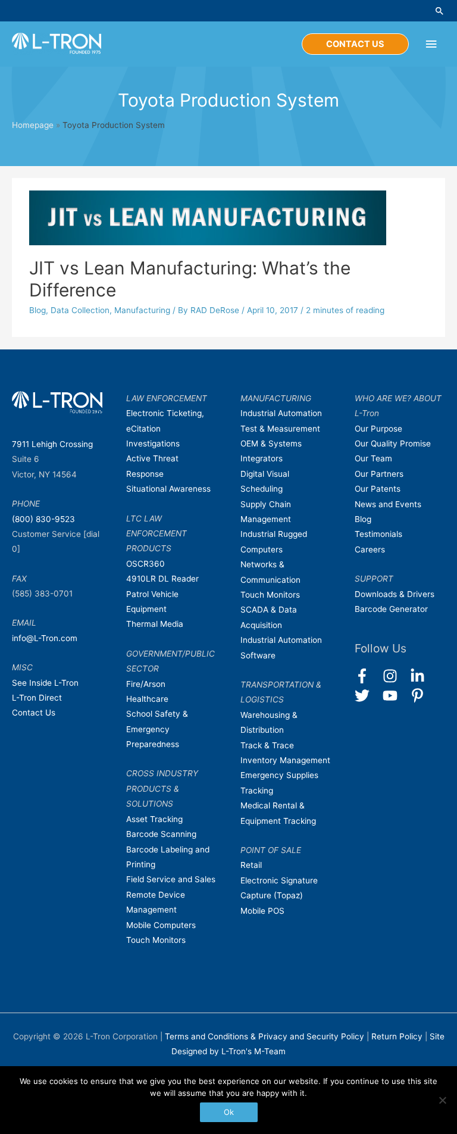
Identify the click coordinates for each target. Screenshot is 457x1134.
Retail (251, 865)
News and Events (388, 504)
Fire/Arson (145, 684)
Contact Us (33, 712)
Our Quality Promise (393, 443)
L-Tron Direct (37, 697)
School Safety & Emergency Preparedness (157, 729)
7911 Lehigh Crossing (52, 444)
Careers (370, 549)
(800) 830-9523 (43, 519)
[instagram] (395, 675)
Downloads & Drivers (394, 594)
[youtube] (395, 695)
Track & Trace (267, 745)
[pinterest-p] (420, 695)
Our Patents (377, 488)
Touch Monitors (156, 940)
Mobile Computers (161, 925)
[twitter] (367, 695)
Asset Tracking (154, 819)
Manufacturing (142, 310)
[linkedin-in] (423, 675)
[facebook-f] (367, 675)
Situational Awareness (168, 488)
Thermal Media (154, 624)
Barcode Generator (391, 609)
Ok (229, 1112)
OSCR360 (145, 563)
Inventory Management (285, 760)
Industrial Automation (281, 413)
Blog (37, 310)
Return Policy (398, 1036)
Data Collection (80, 310)
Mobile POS (262, 911)
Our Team (373, 458)
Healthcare (147, 699)
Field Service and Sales (170, 879)
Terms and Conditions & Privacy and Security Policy (264, 1036)
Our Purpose (378, 428)
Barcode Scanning (161, 834)
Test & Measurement (280, 428)
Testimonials (378, 534)
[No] (442, 1100)
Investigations (153, 443)
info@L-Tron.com (44, 638)
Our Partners (379, 474)
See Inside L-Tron (45, 683)
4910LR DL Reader (162, 578)
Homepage (33, 125)
